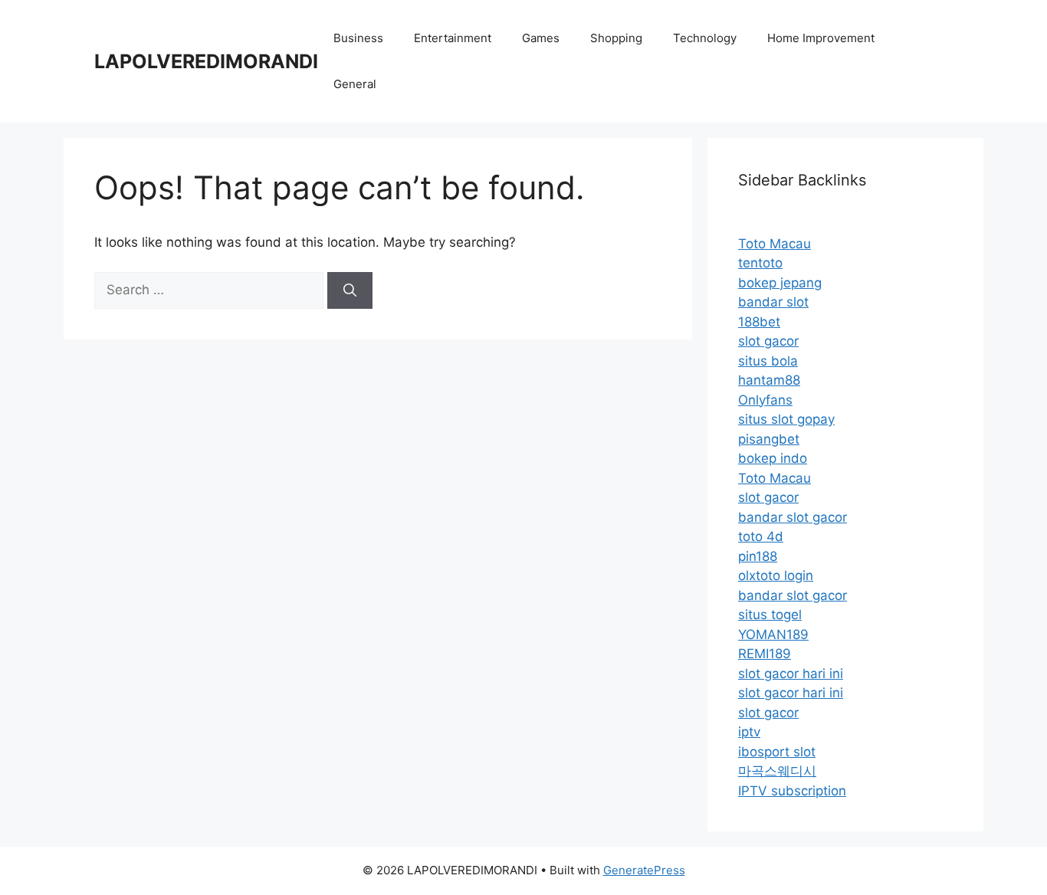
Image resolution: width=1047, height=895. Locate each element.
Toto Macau (774, 243)
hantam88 (769, 380)
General (354, 84)
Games (541, 38)
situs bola (768, 361)
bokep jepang (780, 282)
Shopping (616, 38)
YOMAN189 (773, 634)
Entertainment (452, 38)
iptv (749, 731)
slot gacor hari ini (790, 673)
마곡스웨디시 (777, 771)
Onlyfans (765, 400)
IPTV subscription (792, 790)
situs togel (770, 614)
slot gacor (768, 341)
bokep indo (772, 458)
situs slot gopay (786, 419)
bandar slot (773, 302)
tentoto (760, 262)
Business (358, 38)
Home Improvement (821, 38)
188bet (759, 321)
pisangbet (768, 439)
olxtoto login (775, 575)
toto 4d (760, 536)
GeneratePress (644, 870)
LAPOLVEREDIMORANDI (206, 61)
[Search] (350, 290)
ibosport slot (777, 751)
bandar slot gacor (792, 517)
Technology (705, 38)
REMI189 (764, 653)
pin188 (757, 556)
